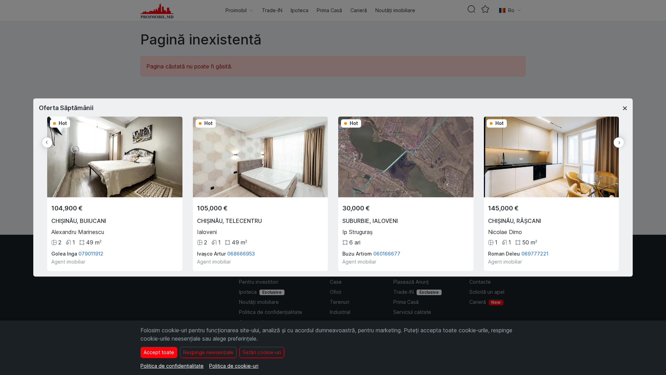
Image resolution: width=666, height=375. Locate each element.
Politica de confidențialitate (172, 366)
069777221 (534, 254)
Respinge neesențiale (208, 352)
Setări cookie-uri (261, 352)
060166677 (386, 254)
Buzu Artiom (357, 254)
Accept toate (159, 352)
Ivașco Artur (211, 254)
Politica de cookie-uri (233, 366)
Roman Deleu (504, 254)
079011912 (90, 254)
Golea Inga (64, 254)
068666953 (241, 254)
